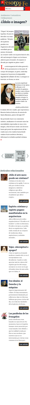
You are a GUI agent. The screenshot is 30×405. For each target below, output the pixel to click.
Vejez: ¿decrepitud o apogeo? (18, 249)
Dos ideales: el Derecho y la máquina (15, 284)
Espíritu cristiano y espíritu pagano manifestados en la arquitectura (18, 211)
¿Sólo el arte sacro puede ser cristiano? (19, 177)
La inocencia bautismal (9, 156)
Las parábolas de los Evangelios (18, 315)
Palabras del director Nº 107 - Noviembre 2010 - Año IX (20, 156)
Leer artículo (24, 201)
